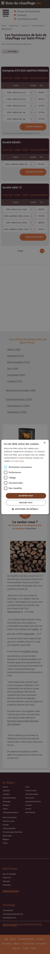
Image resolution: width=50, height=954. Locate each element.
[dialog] (25, 477)
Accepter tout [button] (26, 495)
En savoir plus (17, 461)
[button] (25, 509)
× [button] (44, 443)
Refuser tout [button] (26, 502)
